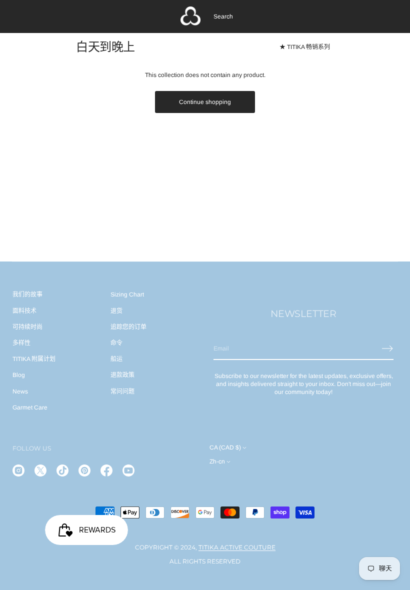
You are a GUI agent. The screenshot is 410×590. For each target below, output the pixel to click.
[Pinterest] (85, 471)
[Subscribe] (388, 348)
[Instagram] (19, 471)
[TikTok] (63, 471)
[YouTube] (129, 471)
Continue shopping (205, 102)
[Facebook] (107, 471)
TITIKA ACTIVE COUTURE (237, 547)
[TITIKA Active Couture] (190, 16)
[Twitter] (41, 471)
